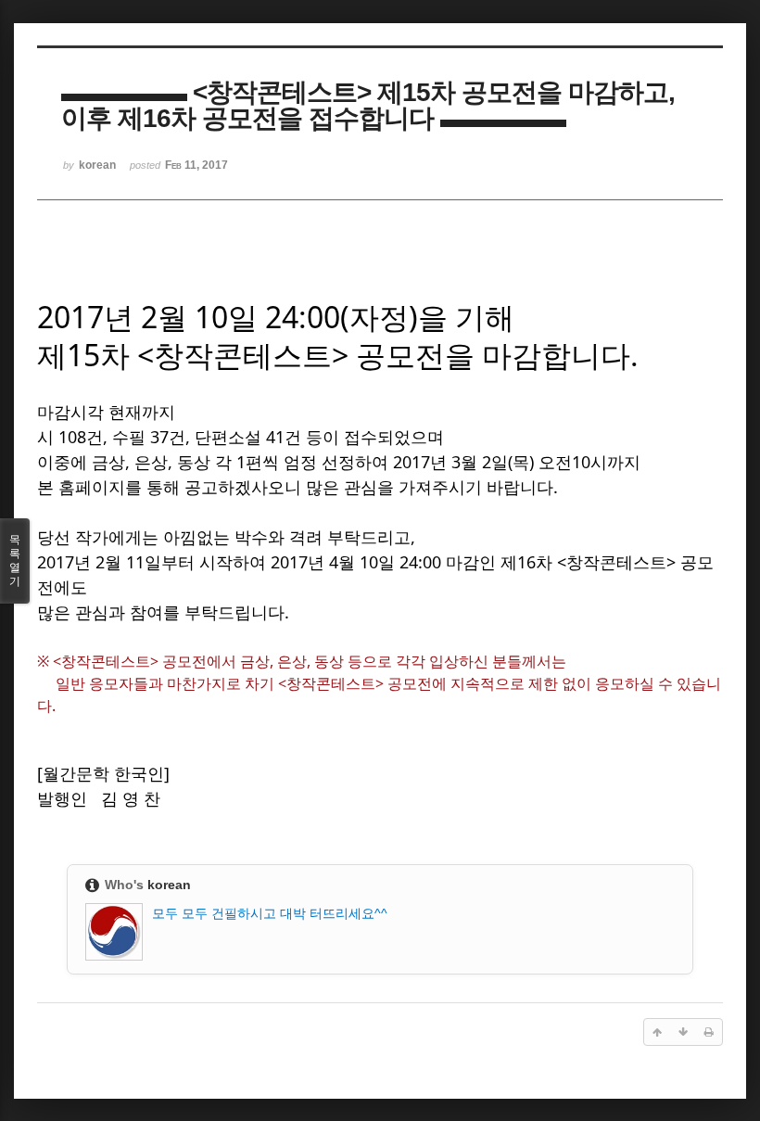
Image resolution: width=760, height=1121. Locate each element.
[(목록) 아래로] (683, 1032)
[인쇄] (709, 1032)
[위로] (657, 1032)
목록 (14, 560)
